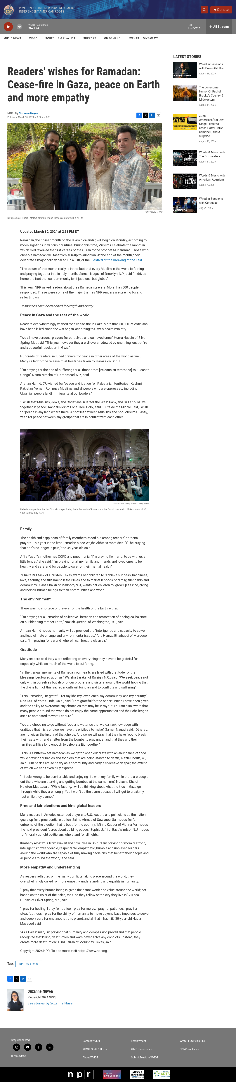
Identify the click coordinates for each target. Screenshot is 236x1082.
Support (89, 38)
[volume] (19, 27)
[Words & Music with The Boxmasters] (185, 158)
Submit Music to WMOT (144, 1057)
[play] (8, 27)
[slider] (25, 27)
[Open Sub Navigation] (23, 38)
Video (33, 38)
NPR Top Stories (28, 963)
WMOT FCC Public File (192, 1041)
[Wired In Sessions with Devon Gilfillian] (185, 70)
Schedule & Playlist (60, 38)
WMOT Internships (141, 1049)
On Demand (112, 38)
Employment (138, 1041)
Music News (12, 38)
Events (134, 38)
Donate (223, 10)
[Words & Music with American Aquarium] (185, 181)
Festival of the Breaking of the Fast (117, 260)
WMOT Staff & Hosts (95, 1049)
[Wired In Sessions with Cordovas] (185, 205)
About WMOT (90, 1057)
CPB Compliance (189, 1049)
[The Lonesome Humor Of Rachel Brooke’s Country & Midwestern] (185, 93)
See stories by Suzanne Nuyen (51, 1003)
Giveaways (151, 38)
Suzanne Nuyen (28, 113)
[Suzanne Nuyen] (15, 1000)
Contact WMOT (91, 1041)
